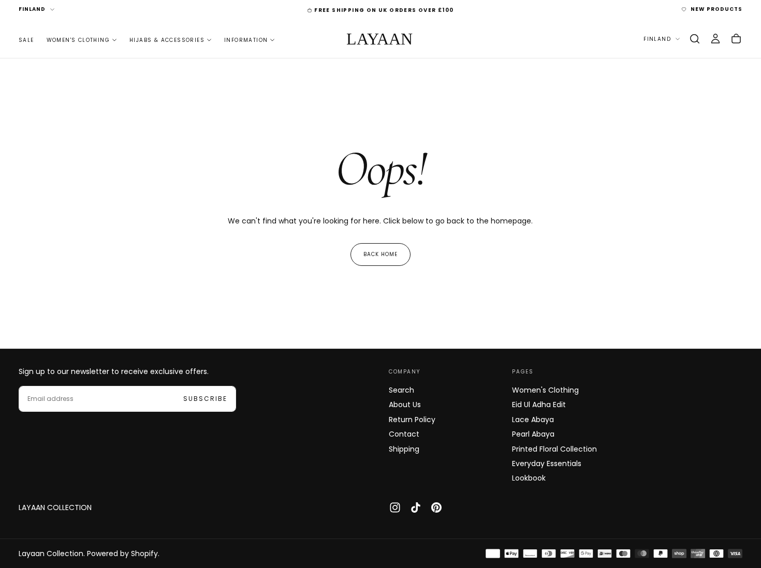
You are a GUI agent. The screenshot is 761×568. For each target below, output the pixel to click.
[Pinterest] (436, 507)
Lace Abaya (533, 419)
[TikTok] (415, 507)
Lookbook (529, 478)
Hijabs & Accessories (166, 39)
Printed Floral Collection (554, 449)
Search (401, 390)
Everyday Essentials (546, 463)
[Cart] (736, 39)
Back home (380, 254)
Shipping (404, 449)
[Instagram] (395, 507)
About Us (405, 404)
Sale (26, 39)
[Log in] (715, 39)
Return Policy (412, 419)
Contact (404, 434)
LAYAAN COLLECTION (55, 507)
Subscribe (205, 398)
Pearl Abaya (533, 434)
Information (246, 39)
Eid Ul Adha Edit (539, 404)
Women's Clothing (78, 39)
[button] (695, 39)
